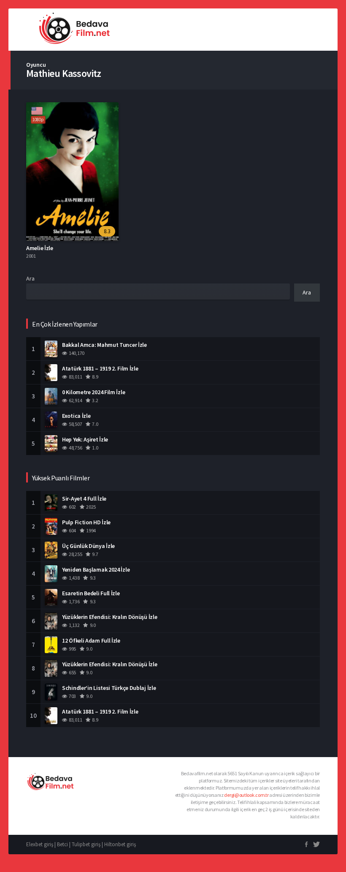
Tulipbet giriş (86, 844)
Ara (30, 278)
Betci (62, 844)
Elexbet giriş (39, 844)
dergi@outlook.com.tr (246, 795)
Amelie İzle (39, 248)
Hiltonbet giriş (120, 844)
